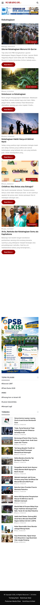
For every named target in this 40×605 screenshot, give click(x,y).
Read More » (8, 64)
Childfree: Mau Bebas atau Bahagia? (17, 186)
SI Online (33, 594)
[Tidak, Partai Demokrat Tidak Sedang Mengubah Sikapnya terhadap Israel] (7, 431)
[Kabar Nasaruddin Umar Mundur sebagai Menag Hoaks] (7, 529)
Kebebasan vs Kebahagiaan (14, 94)
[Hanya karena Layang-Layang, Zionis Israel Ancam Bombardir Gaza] (7, 421)
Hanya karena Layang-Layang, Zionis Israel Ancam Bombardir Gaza (25, 420)
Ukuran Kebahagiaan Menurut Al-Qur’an (19, 49)
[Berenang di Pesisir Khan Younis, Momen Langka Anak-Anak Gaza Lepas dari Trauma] (7, 441)
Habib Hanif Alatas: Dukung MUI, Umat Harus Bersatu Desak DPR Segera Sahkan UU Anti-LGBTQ (25, 519)
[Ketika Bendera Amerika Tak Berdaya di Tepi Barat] (7, 461)
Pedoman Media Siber (13, 601)
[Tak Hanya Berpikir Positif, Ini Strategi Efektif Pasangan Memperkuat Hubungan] (7, 451)
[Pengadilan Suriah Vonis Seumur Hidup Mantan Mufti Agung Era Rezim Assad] (7, 470)
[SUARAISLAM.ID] (13, 2)
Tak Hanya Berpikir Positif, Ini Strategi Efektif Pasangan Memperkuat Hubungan (24, 450)
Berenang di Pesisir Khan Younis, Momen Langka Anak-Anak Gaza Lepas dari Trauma (25, 440)
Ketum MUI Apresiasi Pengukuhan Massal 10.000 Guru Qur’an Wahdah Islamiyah (26, 499)
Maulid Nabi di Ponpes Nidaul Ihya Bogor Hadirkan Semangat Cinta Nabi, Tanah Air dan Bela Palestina (26, 509)
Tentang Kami (14, 598)
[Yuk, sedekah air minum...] (20, 11)
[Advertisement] (20, 283)
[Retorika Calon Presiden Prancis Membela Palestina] (7, 490)
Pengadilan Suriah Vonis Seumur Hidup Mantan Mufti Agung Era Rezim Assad (25, 469)
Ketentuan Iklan (25, 598)
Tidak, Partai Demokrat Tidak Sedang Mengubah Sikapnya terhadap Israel (24, 430)
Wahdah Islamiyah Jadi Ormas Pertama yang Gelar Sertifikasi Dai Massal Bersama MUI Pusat (26, 479)
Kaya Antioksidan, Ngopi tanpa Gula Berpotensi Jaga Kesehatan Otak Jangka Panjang (25, 538)
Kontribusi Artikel (28, 601)
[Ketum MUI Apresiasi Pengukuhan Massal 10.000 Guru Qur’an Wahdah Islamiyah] (7, 499)
